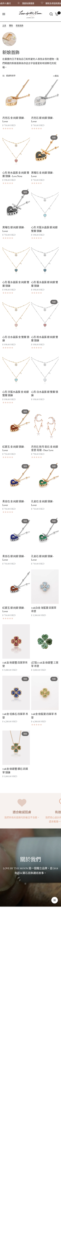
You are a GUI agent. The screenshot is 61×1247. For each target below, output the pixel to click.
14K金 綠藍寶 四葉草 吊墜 (44, 715)
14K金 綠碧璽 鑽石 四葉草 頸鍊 (15, 770)
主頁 (4, 25)
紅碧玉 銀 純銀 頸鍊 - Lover (13, 609)
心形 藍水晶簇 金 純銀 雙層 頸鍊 (15, 284)
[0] (56, 14)
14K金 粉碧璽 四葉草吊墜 (15, 664)
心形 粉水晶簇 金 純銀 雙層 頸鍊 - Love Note (15, 174)
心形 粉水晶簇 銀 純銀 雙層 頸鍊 (44, 338)
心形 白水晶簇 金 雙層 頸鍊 (15, 338)
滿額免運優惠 (21, 3)
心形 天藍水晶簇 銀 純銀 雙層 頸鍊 (44, 229)
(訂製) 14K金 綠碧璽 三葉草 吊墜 (44, 664)
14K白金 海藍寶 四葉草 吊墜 (43, 609)
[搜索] (51, 14)
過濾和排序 (10, 76)
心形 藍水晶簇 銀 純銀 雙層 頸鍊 (44, 284)
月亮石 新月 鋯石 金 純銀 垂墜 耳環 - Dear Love (44, 448)
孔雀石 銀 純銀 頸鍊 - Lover (42, 558)
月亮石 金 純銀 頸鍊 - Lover (13, 119)
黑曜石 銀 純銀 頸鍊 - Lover (13, 229)
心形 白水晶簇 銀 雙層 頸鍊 (44, 393)
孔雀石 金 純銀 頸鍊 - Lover (42, 503)
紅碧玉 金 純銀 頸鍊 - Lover (13, 448)
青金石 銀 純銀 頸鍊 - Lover (13, 558)
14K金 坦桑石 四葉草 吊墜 (15, 715)
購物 (11, 25)
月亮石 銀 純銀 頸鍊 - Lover (42, 119)
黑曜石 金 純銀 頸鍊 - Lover (42, 174)
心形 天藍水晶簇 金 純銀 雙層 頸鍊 (15, 393)
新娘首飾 (19, 25)
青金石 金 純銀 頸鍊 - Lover (13, 503)
